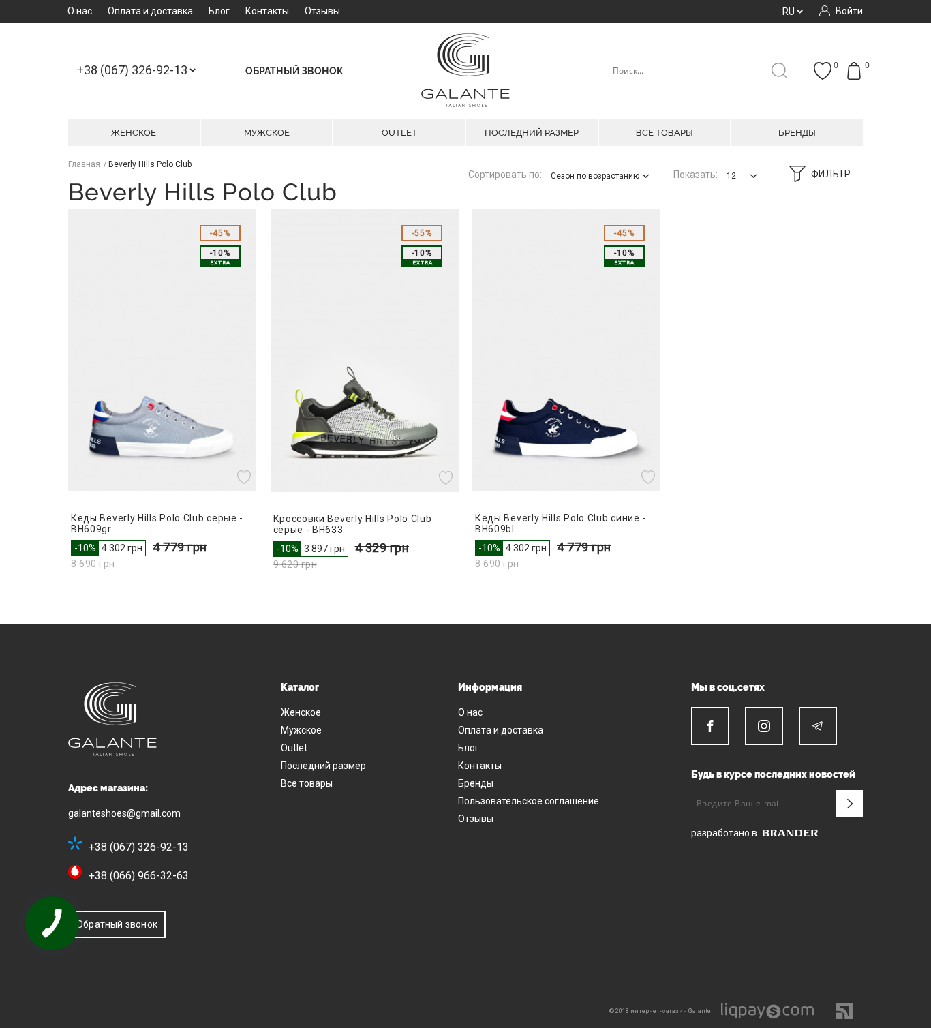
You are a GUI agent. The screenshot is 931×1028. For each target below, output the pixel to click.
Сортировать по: (505, 174)
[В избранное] (245, 477)
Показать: (695, 174)
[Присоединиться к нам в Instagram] (764, 726)
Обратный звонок (116, 924)
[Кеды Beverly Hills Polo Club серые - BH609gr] (162, 350)
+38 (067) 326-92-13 (139, 847)
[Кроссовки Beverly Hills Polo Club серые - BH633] (365, 350)
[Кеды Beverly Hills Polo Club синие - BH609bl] (566, 350)
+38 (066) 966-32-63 (139, 875)
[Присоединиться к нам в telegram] (818, 726)
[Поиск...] (778, 71)
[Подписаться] (849, 803)
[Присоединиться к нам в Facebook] (710, 726)
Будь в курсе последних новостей (773, 774)
